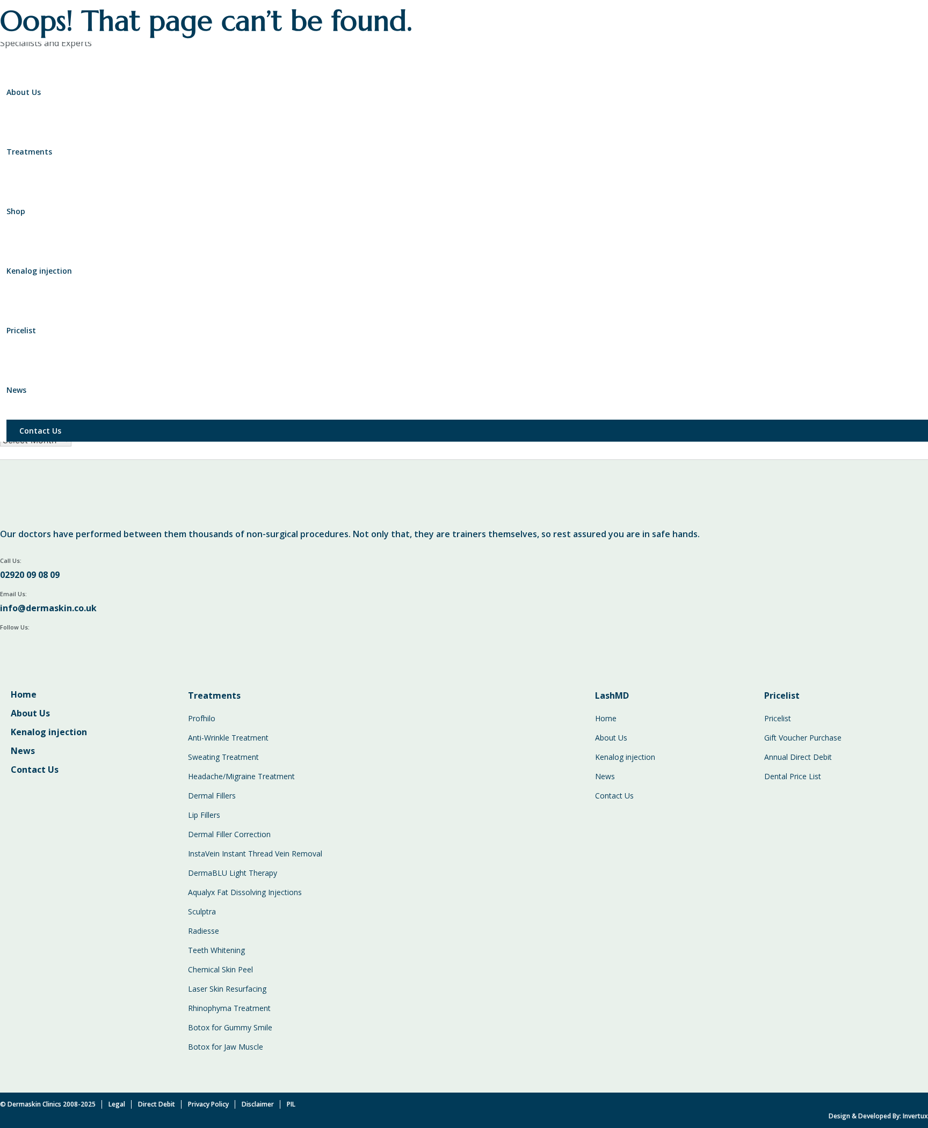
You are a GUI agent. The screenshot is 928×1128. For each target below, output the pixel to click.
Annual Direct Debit (798, 757)
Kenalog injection (39, 271)
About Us (23, 92)
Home (24, 694)
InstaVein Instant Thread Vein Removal (255, 853)
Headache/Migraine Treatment (241, 776)
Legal (116, 1104)
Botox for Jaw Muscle (225, 1047)
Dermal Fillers (212, 795)
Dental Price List (792, 776)
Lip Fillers (204, 815)
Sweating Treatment (223, 757)
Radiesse (203, 931)
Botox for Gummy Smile (230, 1027)
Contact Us (40, 431)
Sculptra (202, 911)
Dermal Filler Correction (229, 834)
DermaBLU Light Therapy (232, 873)
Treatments (29, 152)
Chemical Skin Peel (220, 969)
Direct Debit (156, 1104)
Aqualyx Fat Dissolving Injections (245, 892)
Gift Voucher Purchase (803, 738)
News (16, 390)
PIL (291, 1104)
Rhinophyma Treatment (229, 1008)
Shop (15, 211)
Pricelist (21, 330)
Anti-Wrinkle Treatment (228, 738)
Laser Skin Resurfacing (227, 989)
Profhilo (201, 718)
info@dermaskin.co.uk (48, 608)
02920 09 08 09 (30, 575)
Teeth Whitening (216, 950)
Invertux (915, 1115)
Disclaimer (258, 1104)
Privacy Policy (208, 1104)
